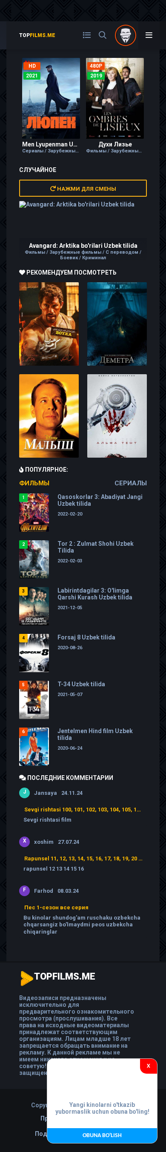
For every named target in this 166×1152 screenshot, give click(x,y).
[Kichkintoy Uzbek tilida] (49, 416)
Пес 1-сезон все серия (56, 907)
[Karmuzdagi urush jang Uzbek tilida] (49, 324)
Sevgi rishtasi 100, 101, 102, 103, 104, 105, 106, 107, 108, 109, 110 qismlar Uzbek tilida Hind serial (83, 809)
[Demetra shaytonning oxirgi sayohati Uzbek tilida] (117, 324)
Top (37, 35)
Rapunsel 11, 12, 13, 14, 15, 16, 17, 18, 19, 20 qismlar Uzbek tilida (83, 858)
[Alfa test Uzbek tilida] (117, 416)
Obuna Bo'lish (102, 1135)
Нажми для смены (86, 189)
